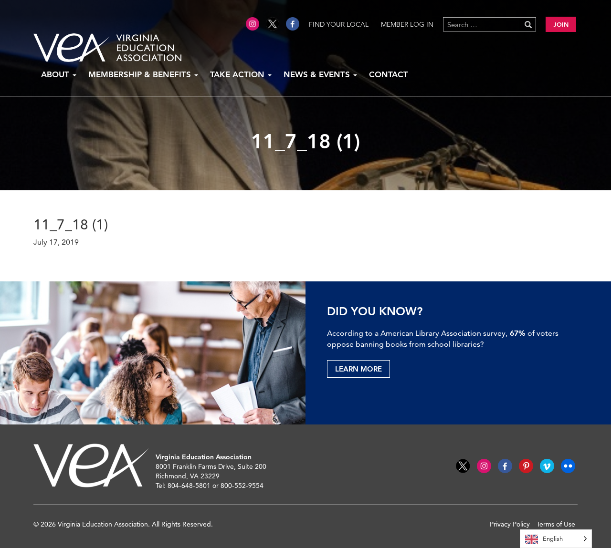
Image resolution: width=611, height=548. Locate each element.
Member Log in (407, 24)
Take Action (238, 74)
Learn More (358, 368)
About (56, 74)
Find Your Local (339, 24)
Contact (388, 74)
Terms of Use (556, 524)
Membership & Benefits (140, 74)
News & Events (318, 74)
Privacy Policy (510, 524)
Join (561, 24)
